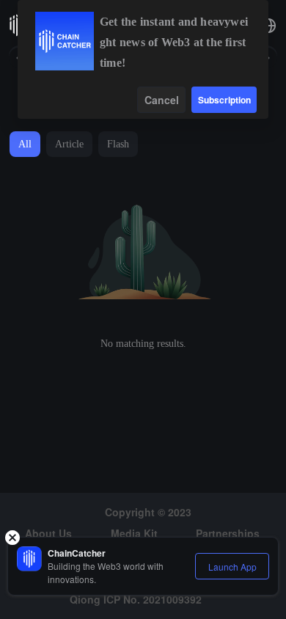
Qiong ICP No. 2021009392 (136, 599)
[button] (268, 25)
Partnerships (228, 533)
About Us (48, 533)
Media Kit (134, 533)
